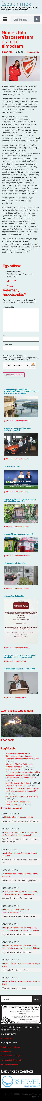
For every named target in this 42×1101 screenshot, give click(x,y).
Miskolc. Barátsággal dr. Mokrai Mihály (19, 669)
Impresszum (6, 1051)
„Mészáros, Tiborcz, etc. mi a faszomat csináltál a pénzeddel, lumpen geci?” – (19, 656)
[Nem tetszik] (15, 281)
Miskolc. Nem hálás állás (14, 596)
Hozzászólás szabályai (10, 1056)
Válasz (10, 286)
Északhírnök (16, 3)
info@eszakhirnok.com (10, 1047)
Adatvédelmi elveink (9, 1064)
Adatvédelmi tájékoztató (11, 1060)
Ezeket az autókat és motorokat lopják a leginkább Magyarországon (20, 500)
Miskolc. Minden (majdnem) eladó (18, 817)
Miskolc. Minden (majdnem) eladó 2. (18, 534)
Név (4, 335)
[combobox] (16, 999)
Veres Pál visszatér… (12, 466)
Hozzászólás (9, 307)
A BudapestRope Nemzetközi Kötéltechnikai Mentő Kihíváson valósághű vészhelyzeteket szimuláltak (21, 391)
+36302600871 (7, 1038)
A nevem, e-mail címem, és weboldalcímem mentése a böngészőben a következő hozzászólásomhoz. (21, 357)
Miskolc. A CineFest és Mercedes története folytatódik (17, 429)
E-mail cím (7, 345)
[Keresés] (37, 19)
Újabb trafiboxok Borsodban (15, 563)
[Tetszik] (8, 281)
